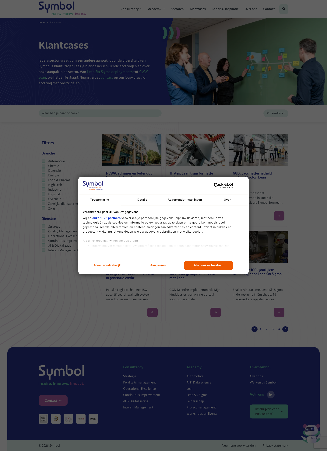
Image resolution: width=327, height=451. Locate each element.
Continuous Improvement (66, 241)
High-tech (55, 185)
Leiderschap (195, 401)
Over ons (251, 9)
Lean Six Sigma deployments (110, 72)
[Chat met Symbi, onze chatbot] (311, 434)
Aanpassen (158, 265)
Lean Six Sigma (197, 395)
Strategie (129, 376)
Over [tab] (227, 199)
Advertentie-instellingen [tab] (185, 199)
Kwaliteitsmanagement (139, 382)
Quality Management (63, 231)
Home (42, 22)
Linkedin (271, 394)
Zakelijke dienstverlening (65, 204)
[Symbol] (62, 9)
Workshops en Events (202, 413)
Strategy (54, 226)
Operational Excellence (64, 236)
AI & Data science (199, 382)
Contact (269, 9)
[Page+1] (285, 329)
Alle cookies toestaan (208, 265)
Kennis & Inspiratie (225, 9)
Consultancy (130, 9)
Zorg (51, 208)
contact (107, 77)
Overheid (54, 199)
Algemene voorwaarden (239, 445)
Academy (154, 9)
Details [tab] (142, 199)
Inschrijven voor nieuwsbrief (267, 411)
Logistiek (54, 194)
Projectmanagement (201, 407)
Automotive (56, 161)
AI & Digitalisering (135, 401)
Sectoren (177, 9)
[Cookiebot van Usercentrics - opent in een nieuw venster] (216, 185)
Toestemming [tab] (99, 199)
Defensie (54, 170)
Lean (190, 389)
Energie (53, 175)
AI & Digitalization (60, 245)
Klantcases (198, 9)
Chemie (53, 166)
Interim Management (63, 250)
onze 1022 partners (106, 218)
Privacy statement (275, 445)
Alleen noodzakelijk (107, 265)
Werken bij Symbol (263, 382)
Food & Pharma (59, 180)
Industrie (54, 189)
